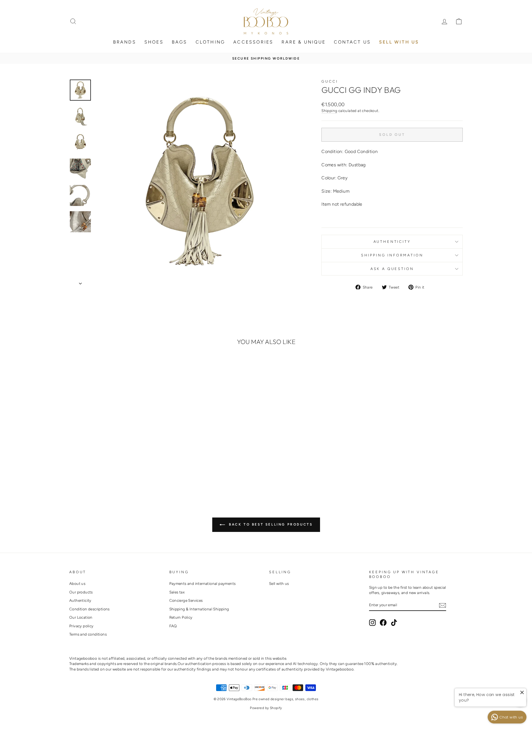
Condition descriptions (89, 609)
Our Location (81, 617)
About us (77, 583)
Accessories (253, 42)
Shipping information (392, 255)
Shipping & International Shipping (199, 609)
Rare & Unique (304, 42)
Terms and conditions (88, 634)
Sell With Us (399, 42)
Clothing (210, 42)
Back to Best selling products (270, 524)
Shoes (153, 42)
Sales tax (177, 592)
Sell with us (279, 583)
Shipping (329, 110)
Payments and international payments (202, 583)
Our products (81, 592)
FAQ (173, 626)
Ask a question (392, 269)
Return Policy (181, 617)
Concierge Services (186, 600)
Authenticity (392, 241)
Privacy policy (81, 626)
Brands (124, 42)
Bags (179, 42)
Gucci (329, 81)
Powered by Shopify (266, 708)
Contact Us (352, 42)
